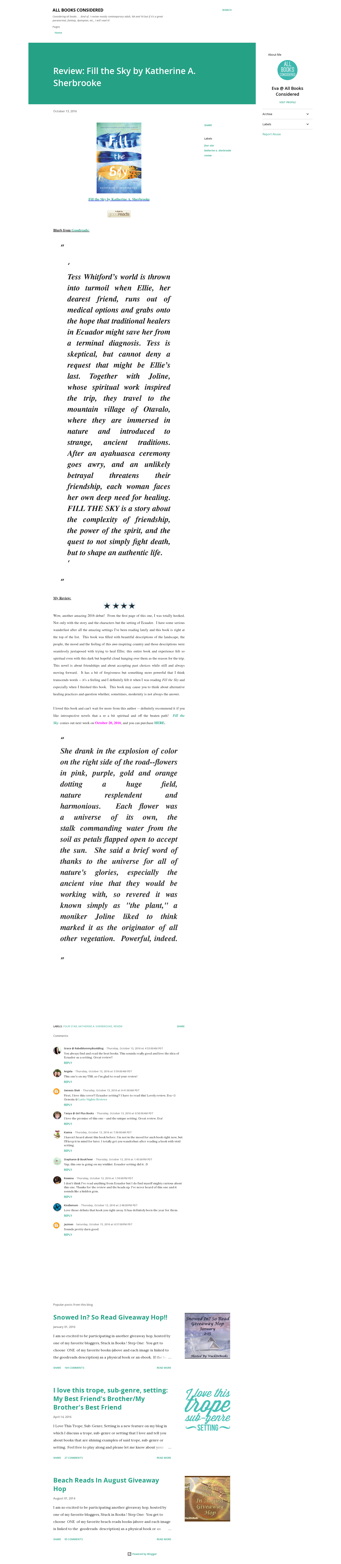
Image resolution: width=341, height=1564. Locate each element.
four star (209, 145)
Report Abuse (271, 134)
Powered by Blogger (144, 1554)
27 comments (73, 1457)
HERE (159, 722)
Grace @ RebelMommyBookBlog (84, 1048)
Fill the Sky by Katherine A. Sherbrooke (119, 199)
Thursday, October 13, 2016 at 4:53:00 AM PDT (134, 1048)
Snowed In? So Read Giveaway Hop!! (110, 1317)
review (208, 155)
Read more (164, 1367)
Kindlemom (71, 1205)
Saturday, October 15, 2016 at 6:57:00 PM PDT (104, 1224)
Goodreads (80, 230)
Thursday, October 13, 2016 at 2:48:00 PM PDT (109, 1205)
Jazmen (68, 1224)
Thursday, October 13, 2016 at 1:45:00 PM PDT (124, 1159)
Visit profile (287, 102)
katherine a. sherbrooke (217, 150)
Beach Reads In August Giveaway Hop (106, 1484)
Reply (68, 1063)
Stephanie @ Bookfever (78, 1159)
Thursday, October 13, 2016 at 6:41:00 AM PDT (111, 1090)
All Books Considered (78, 10)
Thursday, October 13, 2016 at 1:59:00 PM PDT (105, 1178)
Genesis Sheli (72, 1090)
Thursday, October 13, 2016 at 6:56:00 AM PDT (125, 1113)
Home (58, 32)
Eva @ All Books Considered (287, 91)
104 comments (74, 1367)
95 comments (73, 1539)
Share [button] (208, 125)
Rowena (69, 1178)
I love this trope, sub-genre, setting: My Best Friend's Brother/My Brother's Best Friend (110, 1399)
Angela (68, 1071)
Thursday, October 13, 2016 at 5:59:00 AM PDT (103, 1071)
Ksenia (68, 1132)
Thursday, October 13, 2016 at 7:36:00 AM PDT (103, 1132)
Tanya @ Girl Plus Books (79, 1113)
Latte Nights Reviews (92, 1099)
